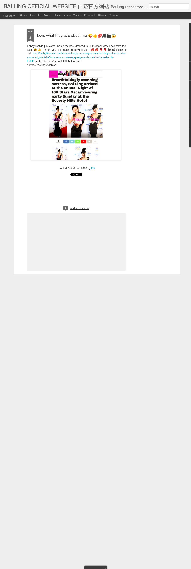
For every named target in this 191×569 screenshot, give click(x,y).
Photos (102, 15)
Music (47, 15)
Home (23, 15)
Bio (39, 15)
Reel (32, 15)
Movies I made (62, 15)
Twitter (77, 15)
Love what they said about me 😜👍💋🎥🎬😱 (76, 35)
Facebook (90, 15)
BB (93, 168)
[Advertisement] (146, 88)
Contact (113, 15)
